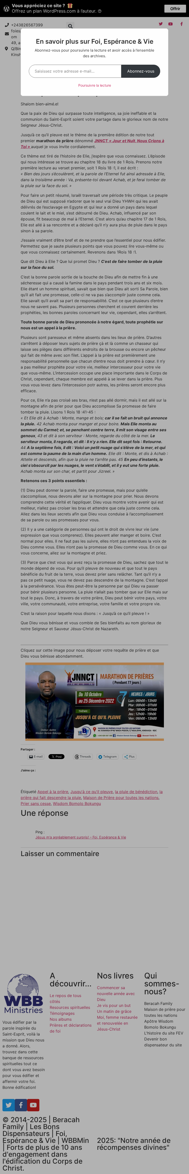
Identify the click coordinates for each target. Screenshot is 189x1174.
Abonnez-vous (140, 71)
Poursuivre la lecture (94, 85)
